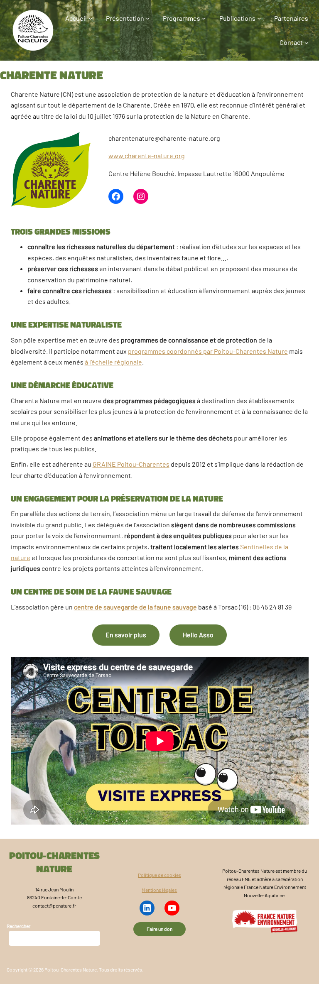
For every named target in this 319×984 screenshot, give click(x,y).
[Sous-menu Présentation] (148, 18)
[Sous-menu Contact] (306, 42)
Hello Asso (198, 635)
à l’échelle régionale (113, 362)
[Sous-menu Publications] (259, 18)
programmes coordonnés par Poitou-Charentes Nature (208, 351)
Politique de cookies (159, 875)
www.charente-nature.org (146, 155)
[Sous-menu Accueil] (90, 18)
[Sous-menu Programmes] (204, 18)
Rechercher (18, 926)
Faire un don (159, 929)
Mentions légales (159, 890)
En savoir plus (126, 635)
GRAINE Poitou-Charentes (131, 464)
